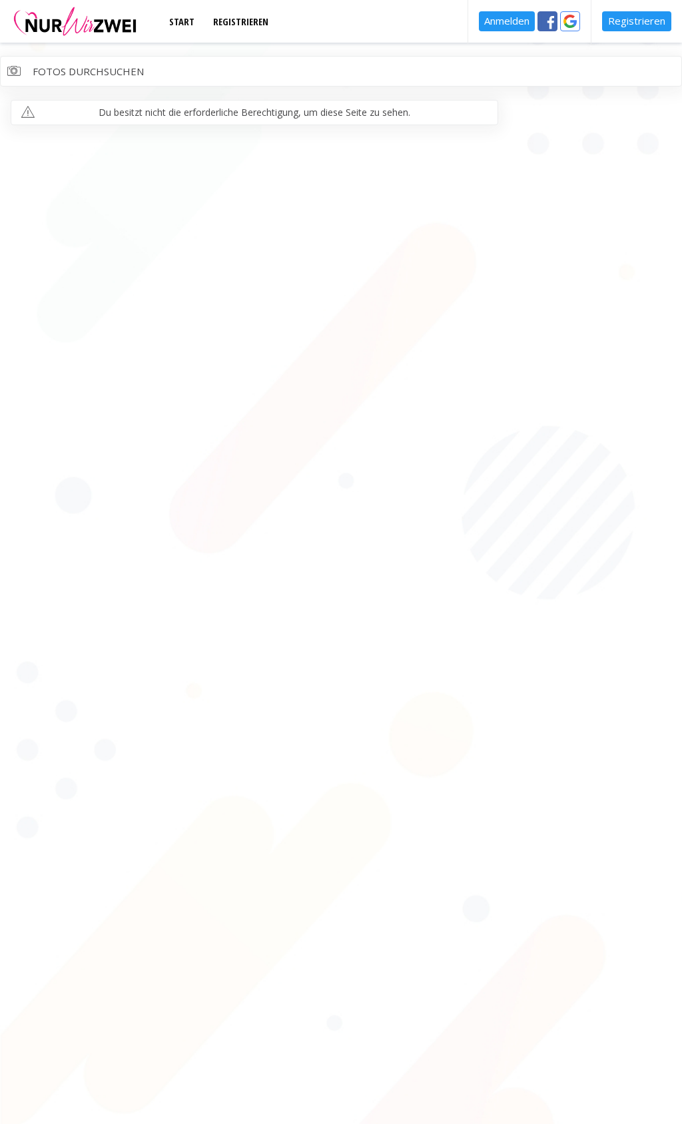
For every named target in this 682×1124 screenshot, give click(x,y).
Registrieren (636, 20)
